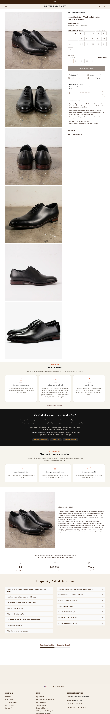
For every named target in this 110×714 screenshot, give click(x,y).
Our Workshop (9, 705)
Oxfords (82, 12)
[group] (55, 2)
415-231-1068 (78, 700)
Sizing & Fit (72, 130)
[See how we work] (88, 25)
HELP (38, 693)
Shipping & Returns (75, 134)
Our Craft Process (10, 702)
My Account (40, 697)
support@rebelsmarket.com (80, 697)
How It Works (9, 699)
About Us (8, 697)
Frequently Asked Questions (45, 699)
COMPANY (9, 693)
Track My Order (41, 702)
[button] (100, 6)
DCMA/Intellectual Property (45, 711)
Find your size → (86, 93)
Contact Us (8, 708)
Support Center (41, 705)
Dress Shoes (75, 12)
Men (69, 12)
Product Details (74, 101)
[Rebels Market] (55, 6)
